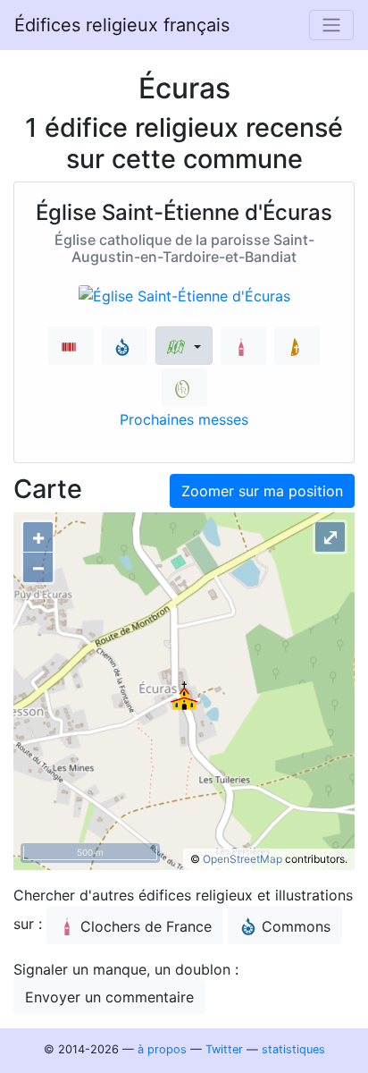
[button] (183, 345)
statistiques (293, 1049)
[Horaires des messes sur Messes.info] (297, 345)
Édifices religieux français (122, 25)
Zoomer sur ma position (262, 491)
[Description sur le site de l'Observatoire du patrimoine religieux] (184, 387)
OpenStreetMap (242, 859)
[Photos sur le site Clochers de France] (243, 345)
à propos (162, 1049)
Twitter (224, 1049)
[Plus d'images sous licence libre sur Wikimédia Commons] (124, 345)
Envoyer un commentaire (109, 997)
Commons (296, 926)
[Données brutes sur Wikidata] (71, 345)
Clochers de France (146, 926)
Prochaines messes (184, 419)
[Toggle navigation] (331, 25)
